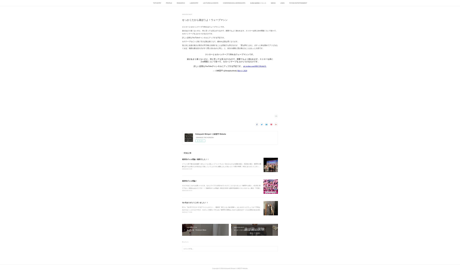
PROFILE (169, 3)
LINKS (282, 3)
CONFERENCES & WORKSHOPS (234, 3)
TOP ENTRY (157, 3)
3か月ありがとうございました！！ (195, 202)
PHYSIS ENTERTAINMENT (298, 3)
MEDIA (273, 3)
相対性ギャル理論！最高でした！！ (195, 159)
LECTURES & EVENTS (210, 3)
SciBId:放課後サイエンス (258, 3)
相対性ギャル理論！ (189, 181)
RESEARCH (181, 3)
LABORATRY (194, 3)
